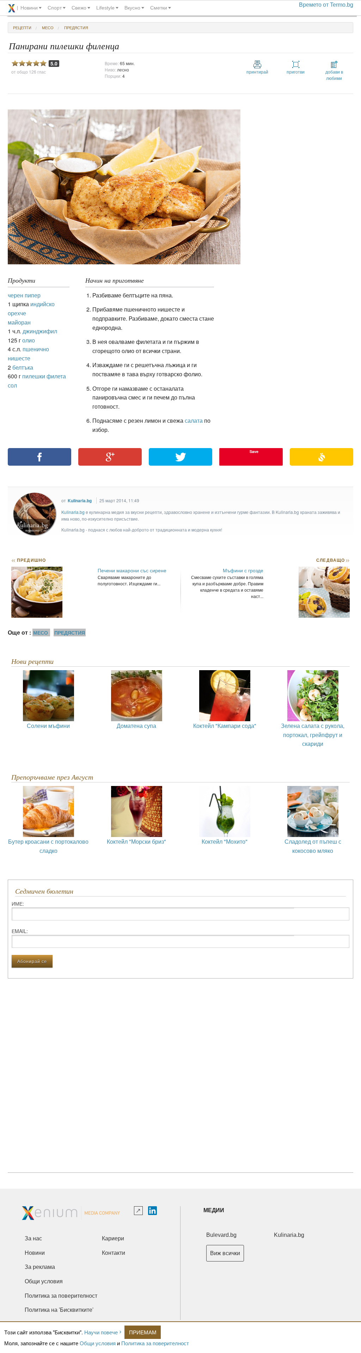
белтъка (22, 367)
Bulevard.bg (221, 1235)
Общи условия (98, 1343)
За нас (33, 1238)
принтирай (257, 72)
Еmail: (20, 930)
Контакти (113, 1253)
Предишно (28, 560)
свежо (79, 8)
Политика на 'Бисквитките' (59, 1310)
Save (254, 451)
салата (194, 420)
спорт (55, 8)
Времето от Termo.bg (326, 5)
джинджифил (40, 331)
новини (29, 8)
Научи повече (101, 1332)
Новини (35, 1253)
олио (28, 340)
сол (12, 385)
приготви (296, 72)
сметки (158, 8)
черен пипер (24, 295)
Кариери (113, 1238)
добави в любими (334, 75)
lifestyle (105, 8)
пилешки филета (44, 376)
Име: (18, 903)
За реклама (40, 1267)
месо (48, 27)
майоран (19, 322)
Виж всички (225, 1253)
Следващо (332, 560)
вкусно (132, 8)
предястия (76, 27)
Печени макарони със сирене (132, 570)
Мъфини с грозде (243, 570)
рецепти (22, 27)
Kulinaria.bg (80, 500)
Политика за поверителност (155, 1343)
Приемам (143, 1332)
